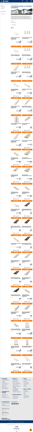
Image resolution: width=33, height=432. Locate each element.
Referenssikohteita (26, 391)
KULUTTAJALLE (15, 381)
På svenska (25, 381)
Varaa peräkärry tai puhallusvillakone (15, 390)
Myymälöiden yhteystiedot (5, 405)
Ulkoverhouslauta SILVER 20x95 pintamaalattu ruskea (26, 226)
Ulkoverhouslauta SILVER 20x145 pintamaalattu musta (16, 295)
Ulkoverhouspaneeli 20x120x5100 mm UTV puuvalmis (15, 158)
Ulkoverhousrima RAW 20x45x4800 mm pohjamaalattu (15, 313)
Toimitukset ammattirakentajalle (15, 388)
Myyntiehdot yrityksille (5, 388)
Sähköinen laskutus (5, 387)
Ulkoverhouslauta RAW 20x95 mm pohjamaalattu (27, 38)
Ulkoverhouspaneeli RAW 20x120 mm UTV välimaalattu (16, 329)
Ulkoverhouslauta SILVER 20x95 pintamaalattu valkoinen (26, 278)
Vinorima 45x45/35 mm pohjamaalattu (26, 124)
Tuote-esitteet (4, 393)
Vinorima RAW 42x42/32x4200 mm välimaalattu (16, 124)
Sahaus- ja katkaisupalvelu (16, 383)
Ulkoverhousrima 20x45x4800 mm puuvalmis (16, 244)
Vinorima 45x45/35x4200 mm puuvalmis (27, 89)
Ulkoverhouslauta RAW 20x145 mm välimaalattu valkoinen (15, 347)
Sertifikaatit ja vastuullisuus (6, 397)
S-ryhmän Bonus (15, 398)
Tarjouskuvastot (4, 396)
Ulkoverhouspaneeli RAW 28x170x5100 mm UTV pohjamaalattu (15, 210)
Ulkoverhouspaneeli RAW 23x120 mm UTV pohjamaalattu (15, 141)
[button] (5, 14)
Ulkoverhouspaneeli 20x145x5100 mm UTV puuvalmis (26, 193)
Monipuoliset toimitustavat (16, 386)
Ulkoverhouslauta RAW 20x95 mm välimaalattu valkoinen (27, 346)
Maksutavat (3, 381)
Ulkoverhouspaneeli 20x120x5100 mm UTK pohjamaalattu (26, 295)
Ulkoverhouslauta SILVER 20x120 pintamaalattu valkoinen (26, 313)
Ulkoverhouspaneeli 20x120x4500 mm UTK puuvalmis (15, 193)
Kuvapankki (25, 386)
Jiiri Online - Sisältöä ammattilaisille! (26, 397)
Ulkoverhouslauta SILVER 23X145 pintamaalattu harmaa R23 (27, 210)
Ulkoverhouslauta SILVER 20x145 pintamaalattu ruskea (27, 244)
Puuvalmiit (2, 8)
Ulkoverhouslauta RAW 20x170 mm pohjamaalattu (15, 55)
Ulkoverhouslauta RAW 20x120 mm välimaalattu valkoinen (26, 330)
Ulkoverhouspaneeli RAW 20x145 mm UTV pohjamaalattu (15, 107)
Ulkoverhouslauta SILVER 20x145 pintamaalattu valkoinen (15, 261)
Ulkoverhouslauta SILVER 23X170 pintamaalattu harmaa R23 (16, 227)
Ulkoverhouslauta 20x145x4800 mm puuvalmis (27, 175)
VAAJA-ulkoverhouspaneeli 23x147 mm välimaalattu (26, 364)
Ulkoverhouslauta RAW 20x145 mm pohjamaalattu (26, 72)
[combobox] (21, 25)
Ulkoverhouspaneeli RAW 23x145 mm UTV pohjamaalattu (15, 73)
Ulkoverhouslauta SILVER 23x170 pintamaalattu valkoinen (26, 261)
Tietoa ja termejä (26, 395)
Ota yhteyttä (3, 404)
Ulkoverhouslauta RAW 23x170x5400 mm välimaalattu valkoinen (16, 364)
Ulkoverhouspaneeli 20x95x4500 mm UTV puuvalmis (14, 176)
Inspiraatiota (25, 390)
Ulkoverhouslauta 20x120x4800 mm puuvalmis (27, 158)
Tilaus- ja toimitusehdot (5, 383)
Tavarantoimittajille (26, 383)
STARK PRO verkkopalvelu (17, 391)
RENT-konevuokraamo (16, 382)
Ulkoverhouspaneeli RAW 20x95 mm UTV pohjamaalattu (27, 106)
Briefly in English (26, 382)
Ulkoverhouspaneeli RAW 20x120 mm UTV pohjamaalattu (15, 38)
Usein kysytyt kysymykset (5, 403)
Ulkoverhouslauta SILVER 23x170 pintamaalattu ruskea (16, 278)
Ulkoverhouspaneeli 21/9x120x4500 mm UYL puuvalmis (15, 90)
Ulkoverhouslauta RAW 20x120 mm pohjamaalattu (26, 55)
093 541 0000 (5, 415)
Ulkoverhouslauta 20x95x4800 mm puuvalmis (27, 141)
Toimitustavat (4, 382)
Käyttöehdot (3, 386)
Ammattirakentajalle (15, 397)
